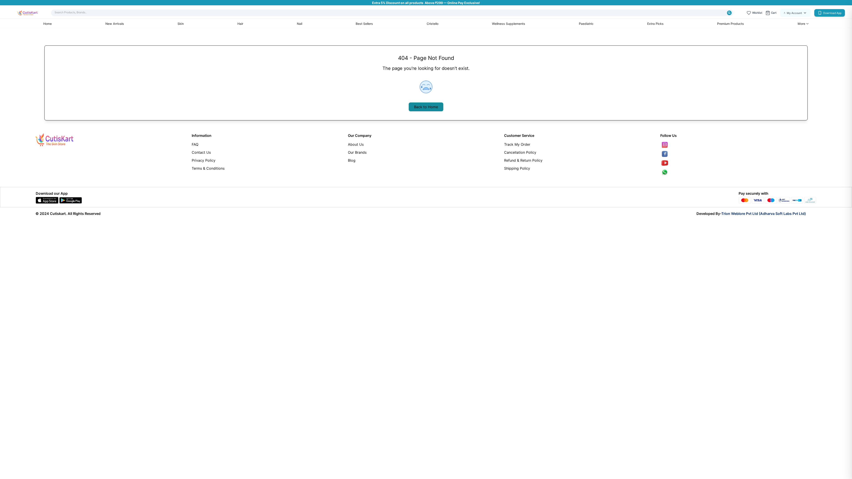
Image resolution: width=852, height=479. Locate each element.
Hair (240, 24)
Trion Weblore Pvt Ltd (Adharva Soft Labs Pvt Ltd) (763, 213)
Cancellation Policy (520, 152)
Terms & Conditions (208, 168)
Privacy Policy (203, 160)
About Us (356, 144)
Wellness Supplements (508, 24)
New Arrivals (114, 24)
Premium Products (730, 24)
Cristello (432, 24)
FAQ (195, 144)
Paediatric (586, 24)
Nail (299, 24)
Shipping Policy (517, 168)
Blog (351, 160)
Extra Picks (655, 24)
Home (47, 24)
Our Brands (357, 152)
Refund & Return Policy (523, 160)
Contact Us (201, 152)
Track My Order (517, 144)
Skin (181, 24)
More (801, 23)
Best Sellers (364, 24)
